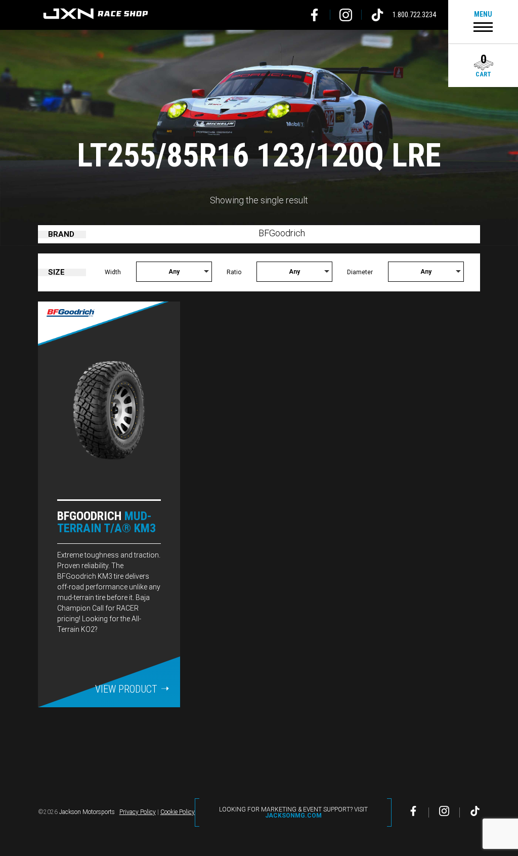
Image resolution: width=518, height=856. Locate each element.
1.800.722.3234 (414, 15)
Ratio (234, 272)
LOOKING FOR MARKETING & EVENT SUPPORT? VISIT (293, 812)
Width (113, 272)
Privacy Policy (137, 812)
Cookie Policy (177, 812)
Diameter (360, 272)
